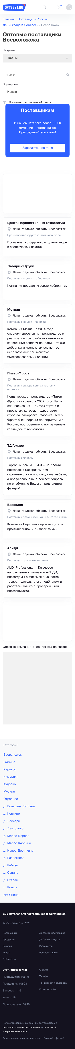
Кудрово (9, 784)
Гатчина (9, 762)
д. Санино (10, 872)
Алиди (12, 548)
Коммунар (10, 777)
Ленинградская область (20, 25)
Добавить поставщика (52, 933)
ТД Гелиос (15, 445)
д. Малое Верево (16, 836)
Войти (69, 7)
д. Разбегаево (13, 858)
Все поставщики (48, 953)
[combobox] (37, 58)
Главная (9, 19)
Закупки (7, 946)
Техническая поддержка (53, 983)
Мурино (9, 791)
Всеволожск (12, 754)
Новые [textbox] (12, 92)
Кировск (9, 769)
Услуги (6, 953)
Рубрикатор (46, 946)
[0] (58, 7)
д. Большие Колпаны (19, 806)
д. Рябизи (10, 865)
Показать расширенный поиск (30, 102)
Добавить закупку (49, 940)
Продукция (9, 940)
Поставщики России (33, 19)
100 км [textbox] (12, 58)
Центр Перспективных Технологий (36, 223)
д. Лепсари (11, 821)
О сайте (43, 970)
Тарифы (43, 976)
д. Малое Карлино (17, 843)
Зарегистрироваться (37, 148)
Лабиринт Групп (20, 266)
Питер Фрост (18, 373)
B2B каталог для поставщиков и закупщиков (34, 914)
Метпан (13, 309)
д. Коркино (11, 813)
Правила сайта (47, 990)
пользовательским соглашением (21, 1027)
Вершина (15, 505)
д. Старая (10, 880)
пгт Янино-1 (12, 895)
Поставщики (10, 933)
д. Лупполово (13, 828)
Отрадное (10, 799)
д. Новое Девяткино (18, 850)
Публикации (9, 959)
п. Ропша (10, 887)
